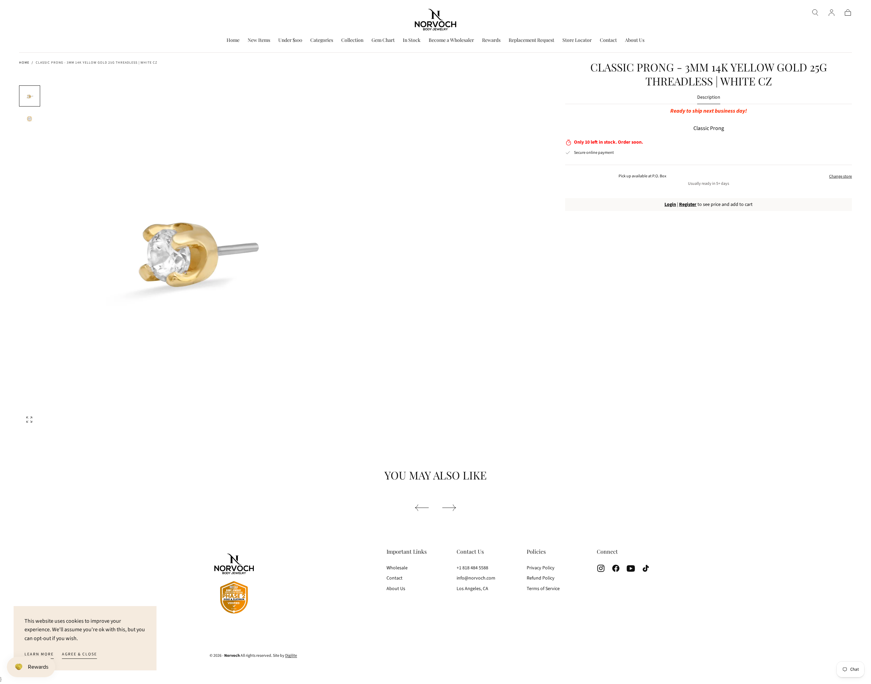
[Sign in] (831, 13)
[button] (815, 13)
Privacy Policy (541, 568)
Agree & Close (79, 654)
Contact (608, 40)
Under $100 (290, 40)
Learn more (39, 654)
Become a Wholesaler (451, 40)
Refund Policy (541, 578)
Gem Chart (383, 40)
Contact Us (470, 551)
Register (687, 204)
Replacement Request (531, 40)
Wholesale (397, 568)
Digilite (291, 655)
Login (670, 204)
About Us (634, 40)
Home (233, 40)
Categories (321, 40)
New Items (259, 40)
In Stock (412, 40)
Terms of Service (543, 588)
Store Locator (577, 40)
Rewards (491, 40)
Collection (352, 40)
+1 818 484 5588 (472, 568)
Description (708, 98)
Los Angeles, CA (472, 588)
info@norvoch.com (476, 578)
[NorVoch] (234, 584)
